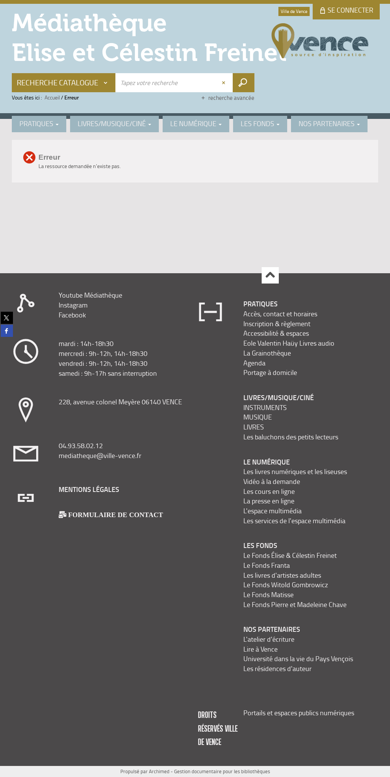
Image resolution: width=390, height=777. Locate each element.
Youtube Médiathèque (90, 295)
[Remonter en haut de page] (270, 275)
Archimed (159, 771)
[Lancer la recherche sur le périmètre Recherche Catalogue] (243, 82)
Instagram (73, 304)
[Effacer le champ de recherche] (224, 82)
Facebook (72, 314)
